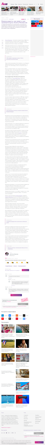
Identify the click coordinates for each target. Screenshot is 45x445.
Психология (25, 4)
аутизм (20, 132)
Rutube (27, 315)
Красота (20, 4)
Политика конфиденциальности (28, 425)
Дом (35, 4)
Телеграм (6, 315)
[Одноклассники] (40, 21)
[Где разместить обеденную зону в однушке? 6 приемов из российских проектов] (8, 382)
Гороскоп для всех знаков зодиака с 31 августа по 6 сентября (21, 350)
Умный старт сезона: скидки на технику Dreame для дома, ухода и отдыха (14, 13)
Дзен (12, 318)
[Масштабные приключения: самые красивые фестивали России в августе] (8, 343)
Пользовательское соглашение (27, 422)
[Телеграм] (33, 21)
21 (28, 19)
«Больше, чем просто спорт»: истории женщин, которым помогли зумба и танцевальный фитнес (22, 13)
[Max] (40, 26)
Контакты (26, 418)
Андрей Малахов (9, 266)
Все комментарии (17, 295)
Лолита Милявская (8, 40)
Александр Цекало (21, 266)
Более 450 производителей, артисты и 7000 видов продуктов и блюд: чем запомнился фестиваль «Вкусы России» (22, 365)
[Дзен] (40, 24)
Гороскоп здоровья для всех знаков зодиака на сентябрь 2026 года (7, 364)
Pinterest (20, 318)
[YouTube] (37, 24)
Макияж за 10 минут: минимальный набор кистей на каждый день (18, 248)
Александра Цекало (16, 78)
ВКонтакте (13, 315)
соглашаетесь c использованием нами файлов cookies (22, 442)
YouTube (5, 318)
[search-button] (38, 4)
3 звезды (23, 19)
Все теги (37, 423)
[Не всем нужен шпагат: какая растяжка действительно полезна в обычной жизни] (5, 8)
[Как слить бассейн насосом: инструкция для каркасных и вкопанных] (8, 399)
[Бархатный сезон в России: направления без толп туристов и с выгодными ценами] (31, 8)
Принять (39, 442)
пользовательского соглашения (22, 306)
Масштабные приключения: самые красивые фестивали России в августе (7, 350)
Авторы (25, 420)
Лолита (15, 266)
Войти (41, 4)
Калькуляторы (38, 419)
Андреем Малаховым (9, 196)
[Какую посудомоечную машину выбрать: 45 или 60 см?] (22, 386)
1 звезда (21, 19)
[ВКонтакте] (37, 21)
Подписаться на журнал (5, 427)
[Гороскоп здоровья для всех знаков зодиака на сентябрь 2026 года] (8, 357)
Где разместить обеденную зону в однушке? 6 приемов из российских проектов (7, 385)
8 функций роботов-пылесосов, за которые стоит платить (22, 380)
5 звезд (25, 19)
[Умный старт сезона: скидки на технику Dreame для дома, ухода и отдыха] (14, 8)
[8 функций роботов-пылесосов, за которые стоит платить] (22, 373)
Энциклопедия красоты (38, 417)
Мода (16, 4)
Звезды (12, 4)
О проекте (26, 415)
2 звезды (22, 19)
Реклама (25, 417)
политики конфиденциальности (37, 436)
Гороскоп (31, 4)
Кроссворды (37, 421)
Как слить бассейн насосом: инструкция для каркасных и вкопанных (7, 406)
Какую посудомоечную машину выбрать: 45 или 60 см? (22, 392)
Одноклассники (20, 315)
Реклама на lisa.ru (32, 56)
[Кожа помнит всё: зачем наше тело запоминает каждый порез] (40, 8)
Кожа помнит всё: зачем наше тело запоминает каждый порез (40, 12)
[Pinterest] (34, 26)
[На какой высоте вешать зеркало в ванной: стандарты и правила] (8, 369)
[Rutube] (33, 24)
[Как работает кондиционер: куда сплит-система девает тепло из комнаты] (22, 399)
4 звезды (24, 19)
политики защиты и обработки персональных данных (17, 443)
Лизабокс (37, 415)
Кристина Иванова (4, 19)
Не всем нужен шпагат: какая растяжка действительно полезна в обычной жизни (5, 13)
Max (26, 318)
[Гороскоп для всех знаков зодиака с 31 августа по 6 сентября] (22, 343)
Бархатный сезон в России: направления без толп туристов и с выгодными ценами (30, 13)
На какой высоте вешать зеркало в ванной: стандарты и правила (7, 372)
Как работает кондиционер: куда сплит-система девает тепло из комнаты (22, 406)
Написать (26, 270)
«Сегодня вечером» (18, 195)
